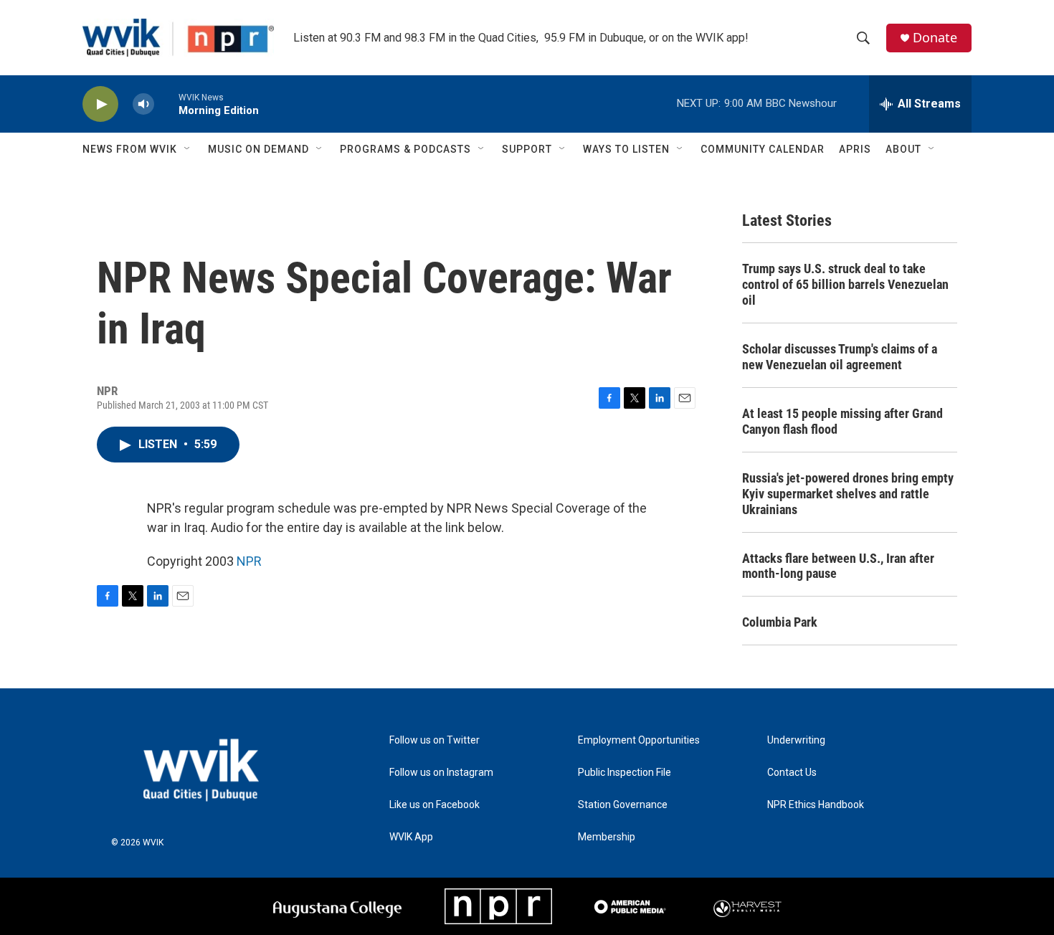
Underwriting (796, 740)
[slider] (166, 103)
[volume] (143, 104)
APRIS (855, 149)
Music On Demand (258, 149)
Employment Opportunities (639, 740)
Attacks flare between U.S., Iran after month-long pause (838, 566)
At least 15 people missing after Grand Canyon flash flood (842, 421)
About (903, 149)
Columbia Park (779, 622)
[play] (100, 104)
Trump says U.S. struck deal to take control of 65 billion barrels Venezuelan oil (845, 284)
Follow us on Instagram (441, 772)
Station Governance (623, 804)
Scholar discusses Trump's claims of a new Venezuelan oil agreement (839, 356)
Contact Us (792, 772)
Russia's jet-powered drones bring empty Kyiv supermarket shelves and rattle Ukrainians (848, 493)
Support (527, 149)
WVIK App (411, 837)
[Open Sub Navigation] (188, 149)
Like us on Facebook (434, 804)
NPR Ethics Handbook (815, 804)
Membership (606, 837)
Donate (935, 37)
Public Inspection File (624, 772)
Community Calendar (763, 149)
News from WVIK (129, 149)
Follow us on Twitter (434, 740)
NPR (249, 561)
